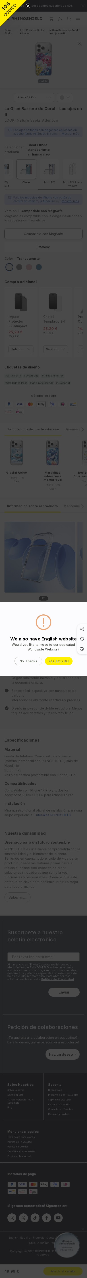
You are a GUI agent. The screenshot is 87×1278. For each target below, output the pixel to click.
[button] (13, 13)
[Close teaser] (28, 6)
